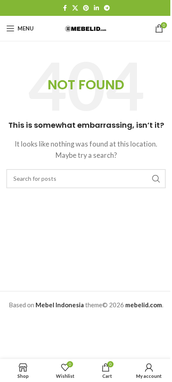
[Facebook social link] (65, 8)
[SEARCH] (156, 178)
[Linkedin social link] (96, 8)
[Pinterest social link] (86, 8)
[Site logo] (86, 28)
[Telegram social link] (106, 8)
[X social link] (75, 8)
